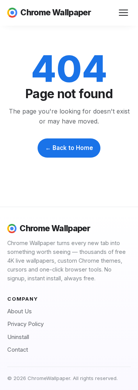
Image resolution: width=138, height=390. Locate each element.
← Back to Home (69, 147)
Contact (17, 349)
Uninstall (18, 337)
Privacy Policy (25, 324)
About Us (19, 311)
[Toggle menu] (124, 12)
